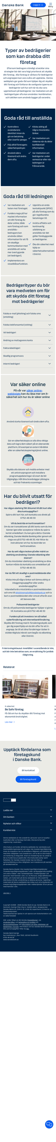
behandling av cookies (26, 922)
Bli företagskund (28, 779)
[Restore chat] (49, 1124)
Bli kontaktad (28, 770)
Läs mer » (7, 893)
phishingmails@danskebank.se (30, 592)
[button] (28, 315)
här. (27, 929)
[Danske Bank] (13, 5)
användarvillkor (9, 922)
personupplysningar (10, 924)
